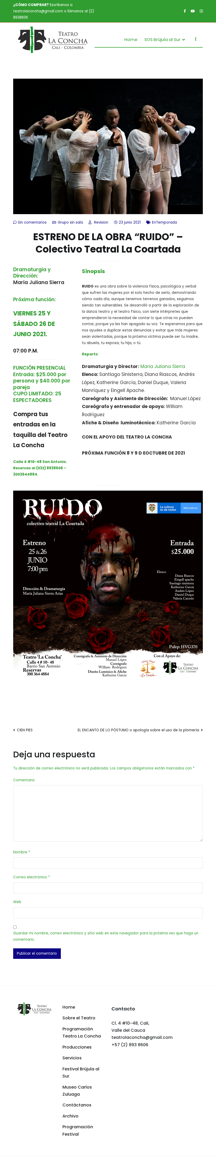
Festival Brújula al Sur (80, 1072)
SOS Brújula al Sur (162, 40)
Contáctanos (76, 1105)
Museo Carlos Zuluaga (77, 1090)
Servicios (72, 1058)
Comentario (24, 780)
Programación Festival (77, 1130)
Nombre (21, 852)
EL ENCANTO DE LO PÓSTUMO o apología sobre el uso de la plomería (138, 730)
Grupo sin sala (70, 222)
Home (130, 40)
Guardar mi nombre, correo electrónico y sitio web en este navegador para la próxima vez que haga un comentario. (105, 936)
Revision (101, 222)
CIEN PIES (25, 730)
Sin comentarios (32, 222)
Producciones (77, 1047)
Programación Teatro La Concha (81, 1032)
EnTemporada (164, 222)
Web (17, 901)
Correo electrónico (31, 877)
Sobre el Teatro (78, 1018)
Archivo (70, 1116)
